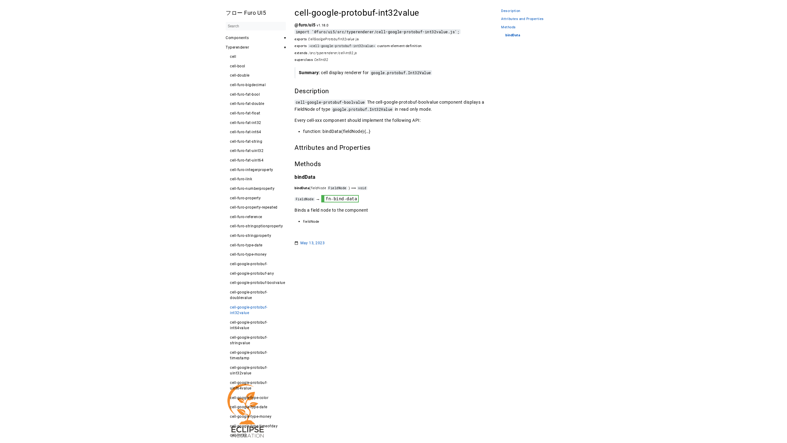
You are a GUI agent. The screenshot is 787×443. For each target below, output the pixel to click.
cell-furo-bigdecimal (248, 85)
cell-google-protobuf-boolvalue (257, 283)
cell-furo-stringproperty (250, 235)
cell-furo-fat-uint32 (246, 151)
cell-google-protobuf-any (252, 273)
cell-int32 (238, 435)
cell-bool (237, 66)
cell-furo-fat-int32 (245, 123)
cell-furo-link (241, 179)
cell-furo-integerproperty (251, 170)
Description (510, 11)
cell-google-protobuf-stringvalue (248, 340)
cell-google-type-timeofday (254, 426)
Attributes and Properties (522, 19)
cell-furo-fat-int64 (245, 132)
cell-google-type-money (250, 416)
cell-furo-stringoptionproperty (256, 226)
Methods (508, 27)
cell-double (240, 75)
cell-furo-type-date (246, 245)
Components (237, 38)
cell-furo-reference (246, 217)
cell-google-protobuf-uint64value (248, 385)
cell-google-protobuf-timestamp (248, 355)
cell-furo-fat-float (245, 113)
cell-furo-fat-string (246, 141)
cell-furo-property (245, 198)
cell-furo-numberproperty (252, 188)
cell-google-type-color (249, 398)
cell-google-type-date (248, 407)
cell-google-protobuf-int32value (248, 310)
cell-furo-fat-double (247, 104)
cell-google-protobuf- (248, 264)
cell (233, 56)
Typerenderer (237, 47)
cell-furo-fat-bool (245, 94)
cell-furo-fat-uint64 (246, 160)
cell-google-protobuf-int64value (248, 325)
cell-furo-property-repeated (254, 207)
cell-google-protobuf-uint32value (248, 370)
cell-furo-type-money (248, 254)
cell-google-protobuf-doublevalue (248, 295)
